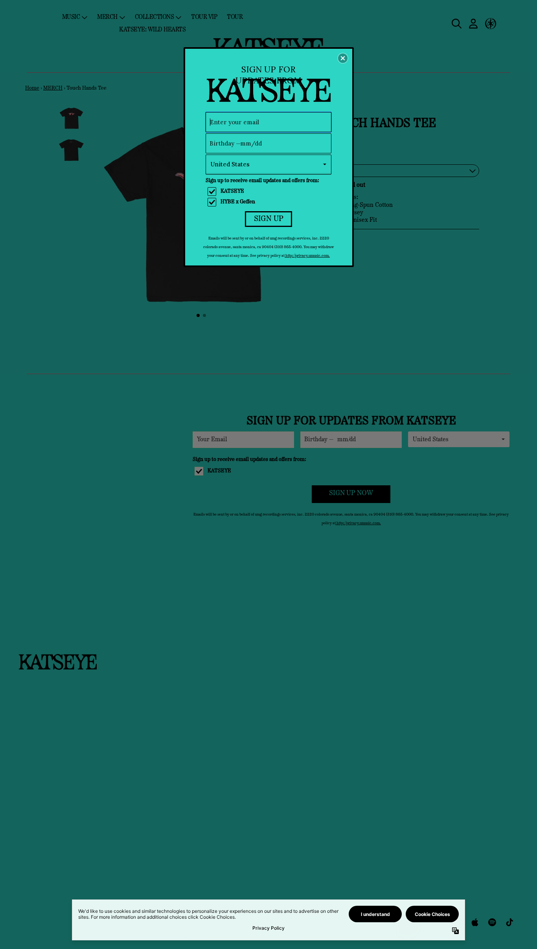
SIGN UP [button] (268, 219)
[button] (343, 58)
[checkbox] (269, 191)
